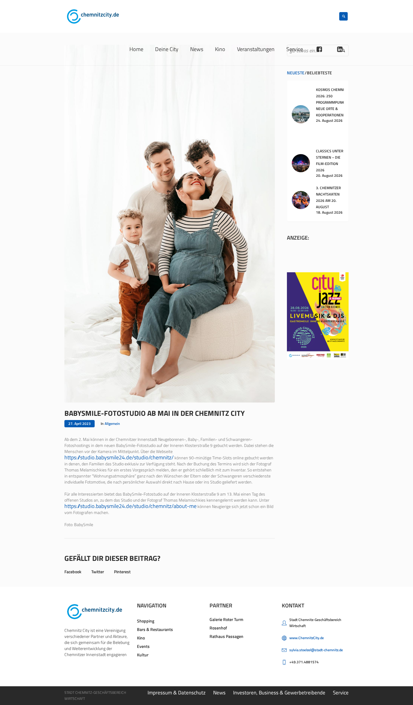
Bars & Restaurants (155, 629)
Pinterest (122, 571)
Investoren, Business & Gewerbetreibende (279, 693)
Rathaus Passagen (226, 636)
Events (143, 646)
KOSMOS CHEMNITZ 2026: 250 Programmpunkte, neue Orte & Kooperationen (332, 102)
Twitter (97, 571)
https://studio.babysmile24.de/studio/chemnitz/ (119, 457)
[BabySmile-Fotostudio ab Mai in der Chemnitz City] (169, 223)
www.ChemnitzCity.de (306, 638)
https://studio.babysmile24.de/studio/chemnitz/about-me (130, 506)
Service (341, 693)
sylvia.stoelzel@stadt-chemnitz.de (316, 650)
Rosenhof (218, 628)
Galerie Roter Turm (226, 619)
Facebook (72, 571)
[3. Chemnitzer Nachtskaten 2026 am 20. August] (301, 200)
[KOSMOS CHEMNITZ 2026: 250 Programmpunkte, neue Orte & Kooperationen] (301, 113)
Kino (141, 638)
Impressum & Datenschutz (177, 693)
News (219, 693)
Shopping (145, 621)
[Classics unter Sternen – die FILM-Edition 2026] (301, 163)
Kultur (142, 655)
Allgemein (112, 423)
